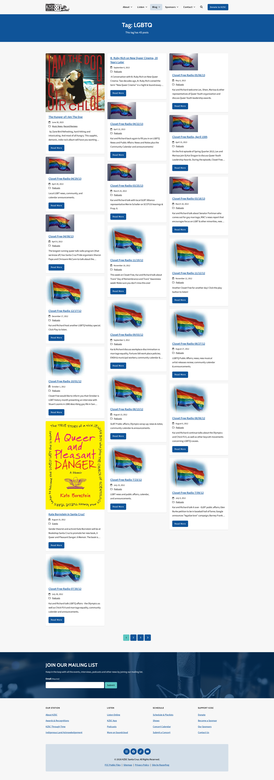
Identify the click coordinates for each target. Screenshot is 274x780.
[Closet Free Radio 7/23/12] (127, 460)
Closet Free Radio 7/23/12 (126, 480)
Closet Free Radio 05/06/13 (188, 75)
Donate (202, 715)
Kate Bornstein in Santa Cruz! (67, 514)
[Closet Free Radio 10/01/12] (65, 361)
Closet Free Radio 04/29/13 (65, 179)
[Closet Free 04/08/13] (60, 223)
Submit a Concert (161, 732)
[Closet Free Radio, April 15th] (183, 123)
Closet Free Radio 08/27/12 (188, 344)
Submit (111, 685)
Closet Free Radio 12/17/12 (65, 311)
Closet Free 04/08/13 (61, 236)
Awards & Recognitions (57, 720)
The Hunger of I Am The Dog (66, 117)
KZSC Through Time (56, 726)
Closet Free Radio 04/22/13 (126, 124)
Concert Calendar (162, 726)
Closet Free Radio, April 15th (189, 137)
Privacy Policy (142, 765)
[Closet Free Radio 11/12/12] (189, 253)
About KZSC (51, 715)
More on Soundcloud (117, 732)
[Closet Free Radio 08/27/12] (189, 324)
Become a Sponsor (207, 720)
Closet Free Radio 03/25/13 (126, 186)
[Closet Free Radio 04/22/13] (121, 110)
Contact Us (203, 732)
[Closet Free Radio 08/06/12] (189, 398)
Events (55, 523)
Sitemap (127, 765)
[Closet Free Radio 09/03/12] (127, 315)
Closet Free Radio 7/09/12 (188, 493)
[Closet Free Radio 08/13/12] (127, 389)
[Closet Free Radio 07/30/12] (65, 569)
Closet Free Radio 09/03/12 (126, 335)
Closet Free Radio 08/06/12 (188, 418)
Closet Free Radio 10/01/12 (65, 381)
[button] (201, 7)
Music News (57, 126)
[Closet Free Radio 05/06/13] (183, 61)
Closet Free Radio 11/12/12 (188, 273)
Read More (56, 148)
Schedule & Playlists (163, 715)
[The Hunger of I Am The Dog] (75, 82)
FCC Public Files (113, 765)
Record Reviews (70, 126)
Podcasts (118, 71)
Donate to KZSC (218, 7)
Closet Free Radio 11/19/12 (126, 260)
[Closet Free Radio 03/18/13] (183, 185)
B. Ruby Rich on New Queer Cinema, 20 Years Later (134, 60)
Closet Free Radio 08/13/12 (126, 409)
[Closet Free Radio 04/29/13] (60, 165)
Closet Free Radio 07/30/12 (65, 589)
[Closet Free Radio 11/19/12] (127, 240)
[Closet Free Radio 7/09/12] (189, 473)
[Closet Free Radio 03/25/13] (121, 172)
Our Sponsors (204, 726)
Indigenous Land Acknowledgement (64, 732)
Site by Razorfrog (160, 765)
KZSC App (112, 720)
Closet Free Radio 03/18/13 (188, 199)
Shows (156, 720)
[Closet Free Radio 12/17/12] (65, 291)
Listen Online (113, 715)
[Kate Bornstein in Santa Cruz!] (75, 465)
